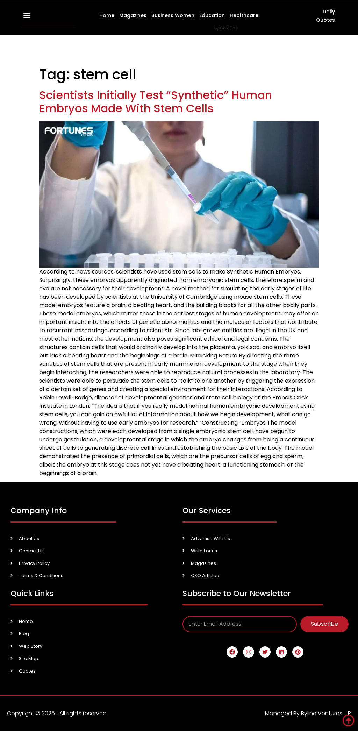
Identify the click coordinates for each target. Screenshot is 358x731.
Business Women (172, 15)
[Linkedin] (281, 652)
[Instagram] (248, 652)
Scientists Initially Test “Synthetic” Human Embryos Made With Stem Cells (155, 101)
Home (106, 15)
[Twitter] (265, 652)
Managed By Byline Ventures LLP (308, 713)
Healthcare (244, 15)
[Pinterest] (297, 652)
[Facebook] (232, 652)
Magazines (132, 15)
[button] (27, 15)
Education (212, 15)
